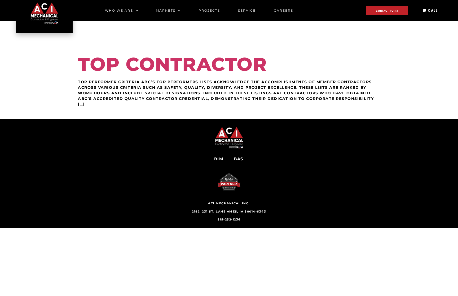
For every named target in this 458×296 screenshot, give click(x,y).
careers (283, 10)
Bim (218, 158)
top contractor (172, 64)
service (247, 10)
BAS (239, 158)
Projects (209, 10)
